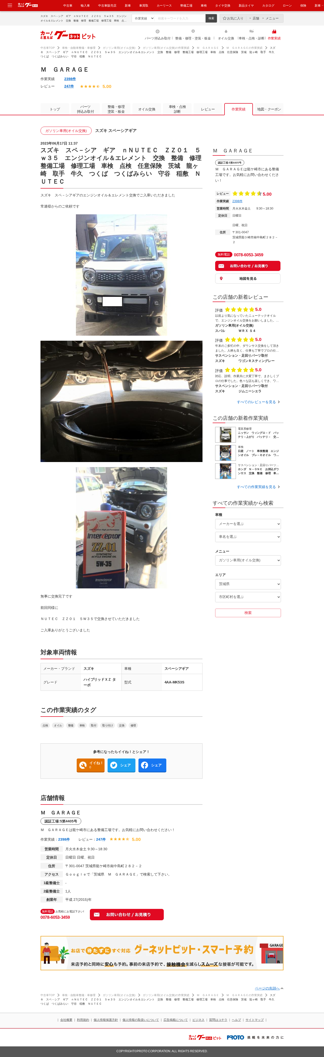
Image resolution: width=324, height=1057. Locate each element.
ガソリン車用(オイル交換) (119, 47)
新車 (128, 5)
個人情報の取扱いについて (141, 1020)
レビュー (208, 109)
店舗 (256, 18)
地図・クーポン (269, 109)
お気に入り (235, 18)
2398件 (70, 79)
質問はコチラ (218, 1020)
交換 (121, 725)
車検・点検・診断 (252, 38)
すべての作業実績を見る (256, 487)
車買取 (143, 5)
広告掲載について (176, 1020)
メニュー (272, 18)
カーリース (164, 5)
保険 (303, 5)
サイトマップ (255, 1020)
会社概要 (66, 1020)
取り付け (107, 725)
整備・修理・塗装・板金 (193, 38)
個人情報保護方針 (106, 1020)
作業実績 (274, 38)
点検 (45, 725)
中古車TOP (47, 47)
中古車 (67, 5)
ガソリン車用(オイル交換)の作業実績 (166, 47)
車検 (204, 5)
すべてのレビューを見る (256, 402)
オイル (58, 725)
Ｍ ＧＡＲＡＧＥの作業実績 (244, 47)
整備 (70, 725)
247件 (69, 86)
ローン (287, 5)
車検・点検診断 (177, 109)
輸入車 (85, 5)
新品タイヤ (246, 5)
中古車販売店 (107, 5)
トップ (55, 109)
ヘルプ (236, 1020)
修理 (133, 725)
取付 (93, 725)
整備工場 (186, 5)
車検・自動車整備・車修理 (78, 47)
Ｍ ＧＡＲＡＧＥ (208, 47)
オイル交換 (226, 38)
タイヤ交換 (222, 5)
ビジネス (198, 1020)
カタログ (268, 5)
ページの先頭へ (267, 988)
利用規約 (83, 1020)
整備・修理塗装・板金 (116, 109)
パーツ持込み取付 (158, 38)
